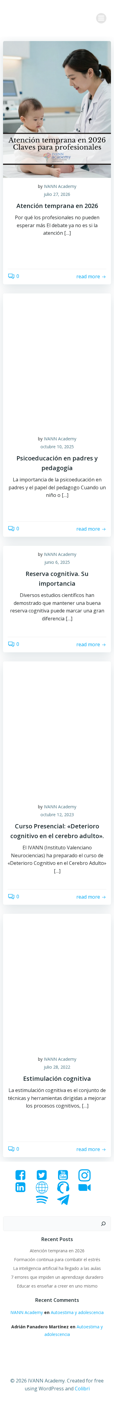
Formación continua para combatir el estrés (57, 1259)
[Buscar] (103, 1224)
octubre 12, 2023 (57, 814)
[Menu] (101, 18)
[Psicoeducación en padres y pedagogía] (57, 361)
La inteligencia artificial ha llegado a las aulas (57, 1268)
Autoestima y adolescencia (77, 1312)
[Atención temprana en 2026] (57, 109)
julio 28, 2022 (57, 1067)
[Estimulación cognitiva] (57, 981)
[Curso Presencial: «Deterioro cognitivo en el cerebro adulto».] (57, 729)
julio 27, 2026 (57, 194)
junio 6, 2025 (57, 562)
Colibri (82, 1388)
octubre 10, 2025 (57, 446)
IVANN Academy (60, 186)
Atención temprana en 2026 (57, 1251)
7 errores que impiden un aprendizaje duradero (57, 1277)
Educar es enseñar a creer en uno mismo (57, 1286)
